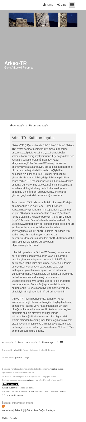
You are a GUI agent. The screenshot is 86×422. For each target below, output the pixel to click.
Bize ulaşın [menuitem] (48, 342)
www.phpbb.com (29, 223)
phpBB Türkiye (22, 357)
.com (8, 388)
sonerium (7, 410)
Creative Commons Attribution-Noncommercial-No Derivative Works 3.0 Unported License (34, 393)
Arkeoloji (20, 410)
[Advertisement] (43, 75)
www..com (55, 369)
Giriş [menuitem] (63, 4)
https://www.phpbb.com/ (25, 245)
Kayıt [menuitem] (50, 4)
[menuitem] (5, 418)
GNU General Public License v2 (46, 202)
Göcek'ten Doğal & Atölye (41, 410)
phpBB (17, 350)
